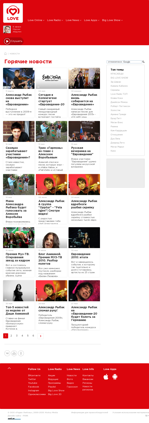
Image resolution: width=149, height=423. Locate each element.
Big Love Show (111, 20)
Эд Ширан (116, 82)
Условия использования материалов (130, 412)
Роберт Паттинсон (120, 106)
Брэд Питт (116, 118)
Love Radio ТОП (119, 94)
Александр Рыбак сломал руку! (51, 309)
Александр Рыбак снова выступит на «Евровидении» (19, 100)
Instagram (33, 391)
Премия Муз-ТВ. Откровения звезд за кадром (18, 257)
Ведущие (53, 379)
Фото (70, 379)
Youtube (32, 383)
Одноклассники (37, 394)
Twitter (32, 379)
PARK (25, 416)
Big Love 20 (54, 394)
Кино (113, 151)
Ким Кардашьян (119, 131)
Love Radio (54, 20)
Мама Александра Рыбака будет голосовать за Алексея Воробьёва (16, 209)
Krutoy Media (51, 412)
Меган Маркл (117, 147)
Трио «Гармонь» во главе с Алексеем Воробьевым (50, 153)
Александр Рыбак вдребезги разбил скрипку (84, 204)
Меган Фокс (117, 122)
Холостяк (115, 110)
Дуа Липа (115, 139)
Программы (54, 383)
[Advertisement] (76, 9)
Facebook (33, 387)
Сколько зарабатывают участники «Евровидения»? (18, 153)
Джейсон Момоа (119, 102)
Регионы (87, 383)
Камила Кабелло (119, 86)
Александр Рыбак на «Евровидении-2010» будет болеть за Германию (84, 313)
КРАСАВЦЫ (117, 74)
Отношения (117, 135)
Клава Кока (117, 98)
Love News (73, 20)
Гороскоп (72, 387)
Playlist (52, 387)
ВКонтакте (34, 375)
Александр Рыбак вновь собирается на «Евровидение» (84, 100)
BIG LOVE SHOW (119, 78)
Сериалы (115, 90)
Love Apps (91, 20)
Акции (51, 375)
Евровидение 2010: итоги (81, 256)
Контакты (88, 375)
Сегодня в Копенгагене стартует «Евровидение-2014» (51, 100)
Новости (72, 375)
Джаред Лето (118, 143)
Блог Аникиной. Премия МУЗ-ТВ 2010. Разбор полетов (50, 259)
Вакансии (88, 379)
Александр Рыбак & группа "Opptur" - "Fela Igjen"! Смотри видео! (51, 207)
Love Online (35, 20)
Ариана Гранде (118, 114)
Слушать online (16, 41)
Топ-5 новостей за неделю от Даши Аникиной (17, 310)
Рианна (114, 127)
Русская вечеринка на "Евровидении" (82, 151)
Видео (70, 383)
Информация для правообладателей (89, 412)
